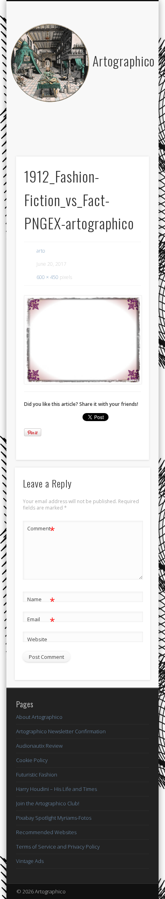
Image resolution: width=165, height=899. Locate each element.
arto (40, 250)
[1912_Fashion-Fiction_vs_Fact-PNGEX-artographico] (82, 339)
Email (41, 620)
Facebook (56, 130)
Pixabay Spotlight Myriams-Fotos (53, 817)
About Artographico (39, 716)
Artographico (124, 60)
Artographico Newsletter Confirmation (61, 731)
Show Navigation (129, 71)
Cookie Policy (32, 760)
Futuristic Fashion (36, 774)
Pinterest (89, 130)
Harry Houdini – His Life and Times (56, 789)
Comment (41, 530)
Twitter (73, 130)
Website (37, 639)
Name (41, 600)
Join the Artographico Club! (47, 803)
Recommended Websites (46, 832)
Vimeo (106, 130)
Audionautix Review (39, 745)
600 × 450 (47, 277)
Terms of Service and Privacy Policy (58, 846)
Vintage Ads (30, 861)
